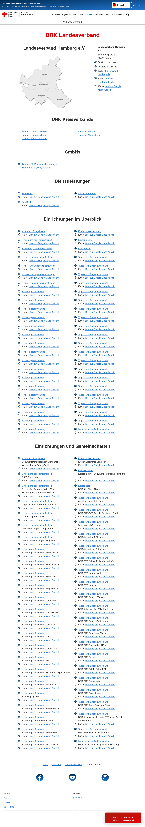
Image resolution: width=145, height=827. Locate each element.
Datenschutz (9, 806)
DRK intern (77, 797)
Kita (107, 14)
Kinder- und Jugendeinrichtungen (38, 257)
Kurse (80, 14)
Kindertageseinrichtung (33, 291)
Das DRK (89, 14)
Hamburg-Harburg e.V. (89, 131)
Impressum (8, 802)
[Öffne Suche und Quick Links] (127, 14)
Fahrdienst (27, 193)
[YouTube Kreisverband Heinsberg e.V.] (72, 777)
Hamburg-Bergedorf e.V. (34, 135)
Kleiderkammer (85, 239)
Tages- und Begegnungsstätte (93, 257)
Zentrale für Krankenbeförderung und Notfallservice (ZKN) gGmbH (40, 165)
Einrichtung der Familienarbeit (37, 239)
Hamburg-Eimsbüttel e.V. (34, 138)
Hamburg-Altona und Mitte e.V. (37, 131)
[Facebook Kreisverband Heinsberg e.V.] (40, 777)
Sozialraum (99, 14)
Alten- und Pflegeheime (33, 231)
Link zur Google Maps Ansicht (109, 88)
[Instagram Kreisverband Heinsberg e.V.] (105, 777)
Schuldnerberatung (87, 193)
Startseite (56, 14)
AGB (5, 797)
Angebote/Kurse (69, 14)
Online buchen (117, 14)
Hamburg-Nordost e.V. (89, 135)
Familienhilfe (28, 202)
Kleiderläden (84, 248)
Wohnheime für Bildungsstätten (94, 429)
